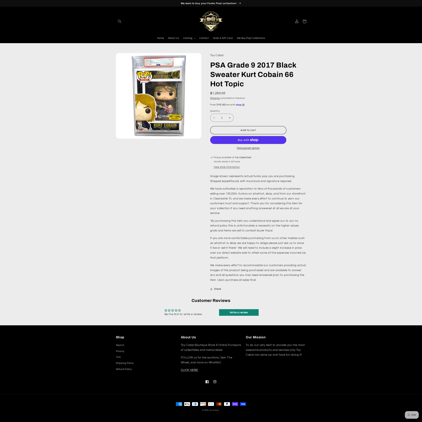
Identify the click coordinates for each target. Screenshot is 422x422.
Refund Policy (124, 369)
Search (120, 345)
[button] (119, 21)
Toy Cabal (214, 410)
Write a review (239, 312)
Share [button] (217, 289)
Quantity (215, 111)
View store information (227, 167)
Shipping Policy (125, 363)
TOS (118, 357)
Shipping (215, 98)
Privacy (120, 351)
